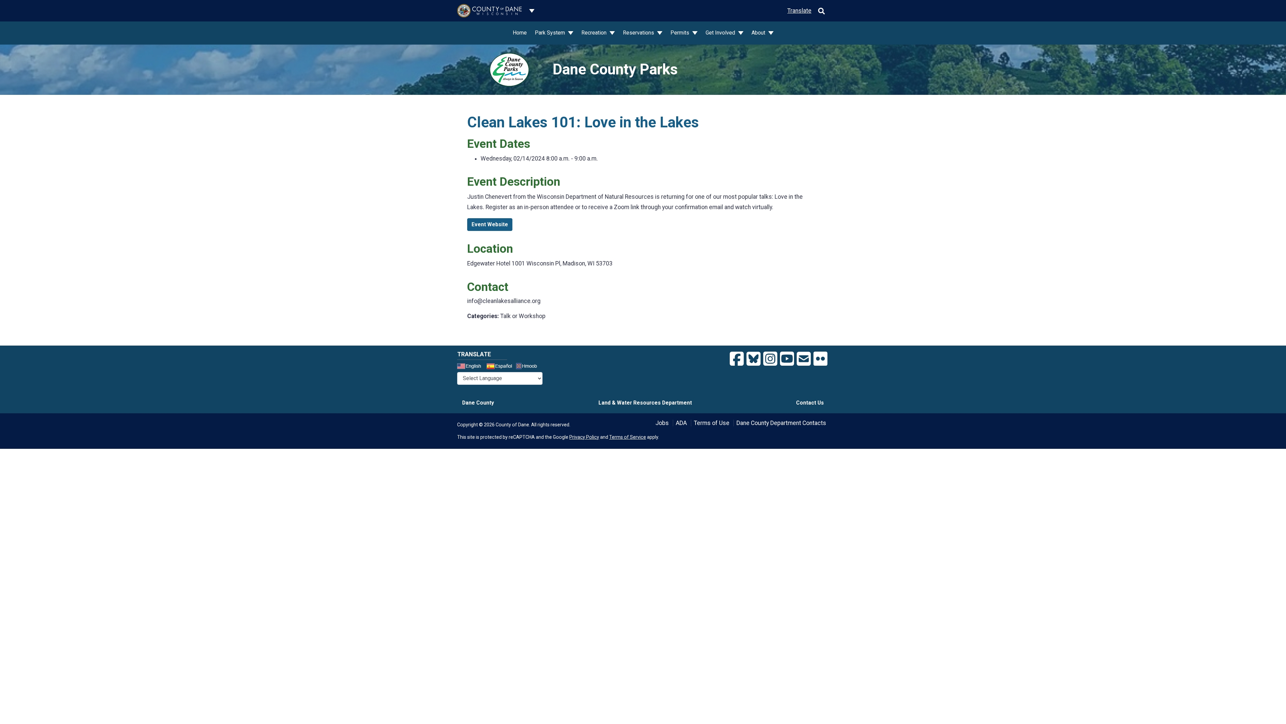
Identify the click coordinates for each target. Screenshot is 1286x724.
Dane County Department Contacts (781, 423)
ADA (681, 423)
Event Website (490, 224)
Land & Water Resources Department (645, 403)
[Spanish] (501, 367)
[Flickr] (820, 359)
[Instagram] (770, 359)
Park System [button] (550, 32)
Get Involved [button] (721, 32)
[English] (471, 367)
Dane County (478, 403)
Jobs (662, 423)
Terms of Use (711, 423)
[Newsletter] (803, 359)
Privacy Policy (584, 437)
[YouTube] (787, 359)
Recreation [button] (594, 32)
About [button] (759, 32)
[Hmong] (529, 367)
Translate (799, 10)
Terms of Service (627, 437)
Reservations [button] (639, 32)
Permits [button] (680, 32)
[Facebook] (736, 359)
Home (520, 32)
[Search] (821, 11)
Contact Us (810, 403)
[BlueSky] (753, 359)
